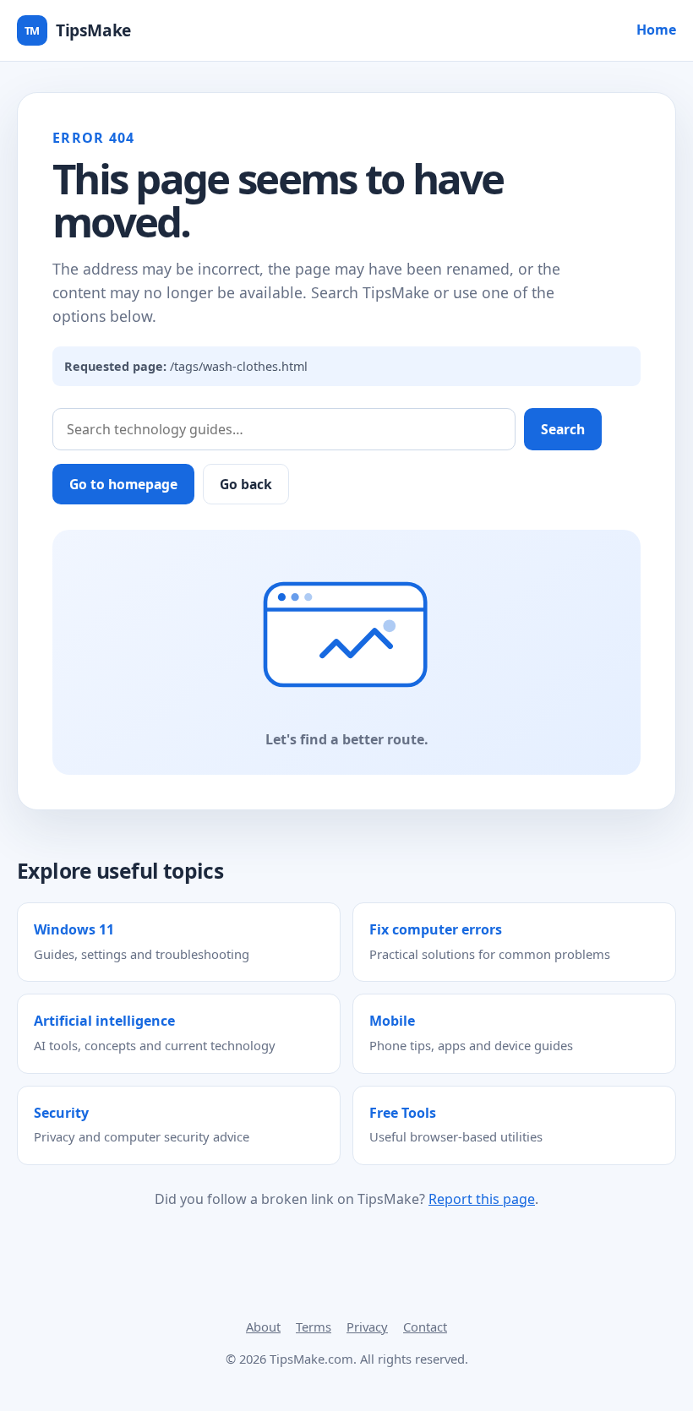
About (263, 1326)
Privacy (367, 1326)
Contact (425, 1326)
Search (563, 429)
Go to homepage (123, 484)
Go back (246, 484)
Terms (313, 1326)
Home (656, 29)
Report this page (481, 1199)
